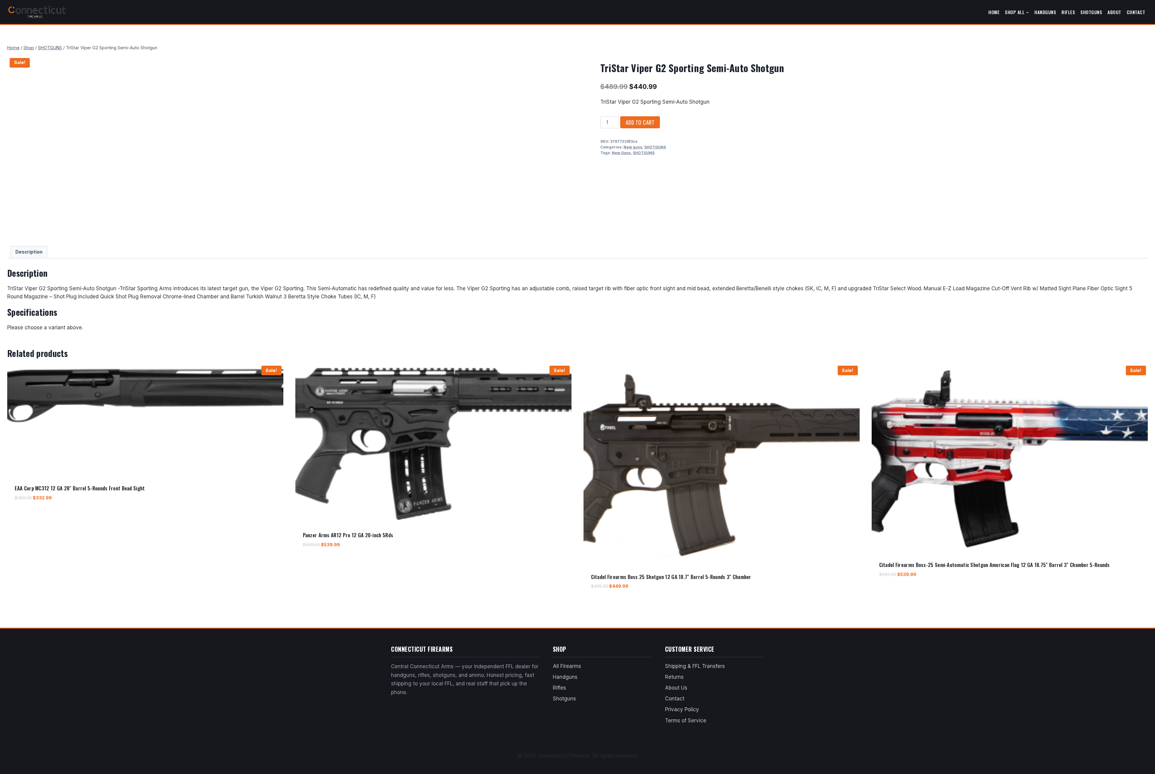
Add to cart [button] (27, 515)
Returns (674, 677)
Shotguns (1091, 12)
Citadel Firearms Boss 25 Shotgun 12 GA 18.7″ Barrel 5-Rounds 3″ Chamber (671, 576)
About (1114, 12)
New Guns (621, 153)
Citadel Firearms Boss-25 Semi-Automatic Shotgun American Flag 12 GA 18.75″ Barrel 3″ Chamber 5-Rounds (994, 564)
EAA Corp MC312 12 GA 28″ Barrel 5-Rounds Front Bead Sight (80, 488)
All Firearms (567, 666)
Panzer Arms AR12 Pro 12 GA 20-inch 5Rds (348, 535)
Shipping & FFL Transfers (695, 666)
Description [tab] (28, 252)
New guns (633, 147)
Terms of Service (685, 721)
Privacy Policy (682, 709)
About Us (676, 688)
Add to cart (640, 122)
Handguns (1045, 12)
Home (993, 12)
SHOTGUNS (655, 147)
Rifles (1068, 12)
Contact (1136, 12)
